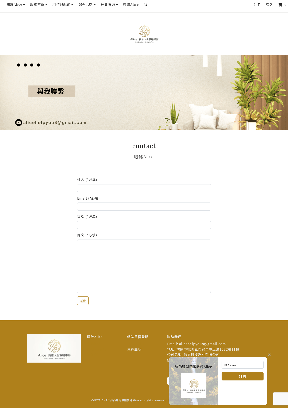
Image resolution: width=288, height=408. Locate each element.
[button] (16, 4)
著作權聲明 (136, 343)
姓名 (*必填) (87, 179)
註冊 (257, 5)
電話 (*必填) (87, 216)
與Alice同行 (96, 349)
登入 (269, 5)
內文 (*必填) (87, 234)
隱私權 (92, 354)
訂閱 (242, 376)
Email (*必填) (88, 198)
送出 (82, 300)
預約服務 (94, 343)
